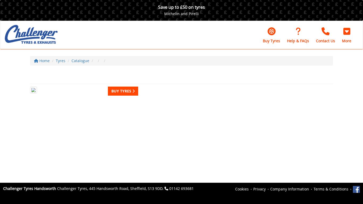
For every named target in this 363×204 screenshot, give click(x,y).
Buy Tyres (121, 91)
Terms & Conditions (331, 189)
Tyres (60, 60)
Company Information (289, 189)
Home (44, 60)
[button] (347, 35)
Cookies (242, 189)
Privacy (259, 189)
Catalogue (80, 60)
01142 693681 (181, 188)
